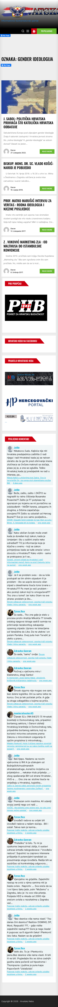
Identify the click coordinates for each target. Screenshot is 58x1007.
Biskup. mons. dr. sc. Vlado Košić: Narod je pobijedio (28, 165)
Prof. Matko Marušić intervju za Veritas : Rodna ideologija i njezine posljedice (28, 204)
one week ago (44, 523)
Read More (47, 151)
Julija (16, 447)
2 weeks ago (30, 833)
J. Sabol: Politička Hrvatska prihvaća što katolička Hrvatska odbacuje (28, 122)
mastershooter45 (23, 713)
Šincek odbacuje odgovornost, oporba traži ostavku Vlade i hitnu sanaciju (29, 657)
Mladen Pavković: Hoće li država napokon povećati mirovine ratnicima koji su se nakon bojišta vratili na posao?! (29, 746)
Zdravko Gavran (22, 650)
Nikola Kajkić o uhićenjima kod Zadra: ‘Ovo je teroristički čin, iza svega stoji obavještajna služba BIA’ (29, 480)
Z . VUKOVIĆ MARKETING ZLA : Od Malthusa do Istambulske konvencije (25, 246)
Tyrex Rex (19, 611)
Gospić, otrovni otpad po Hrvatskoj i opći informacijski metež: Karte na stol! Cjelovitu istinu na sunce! (28, 562)
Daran (13, 150)
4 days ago (17, 483)
